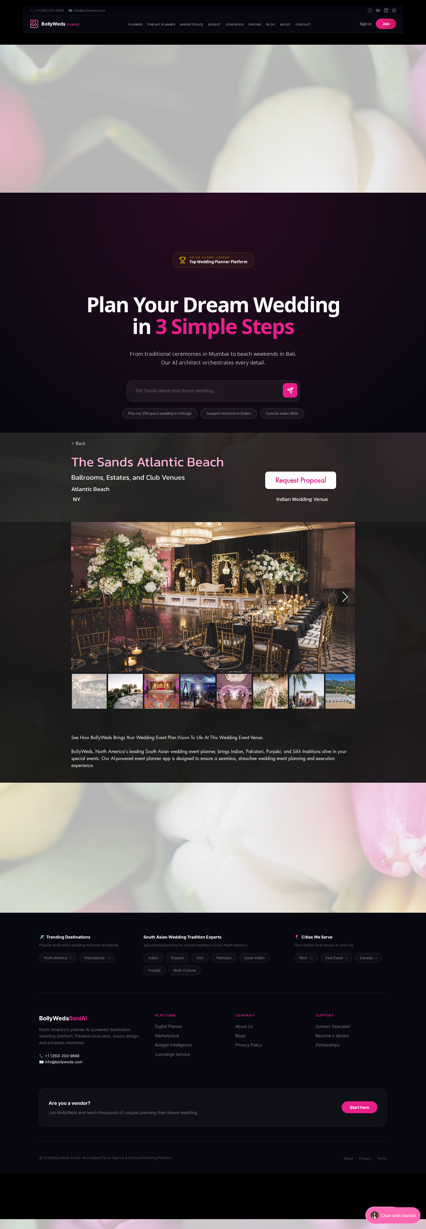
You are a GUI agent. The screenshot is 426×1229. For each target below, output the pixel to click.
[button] (300, 480)
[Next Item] (345, 597)
